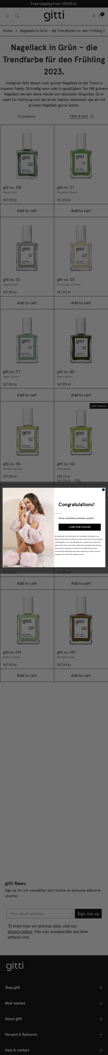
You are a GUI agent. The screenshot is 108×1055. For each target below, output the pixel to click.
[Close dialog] (103, 489)
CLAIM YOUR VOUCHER (80, 527)
